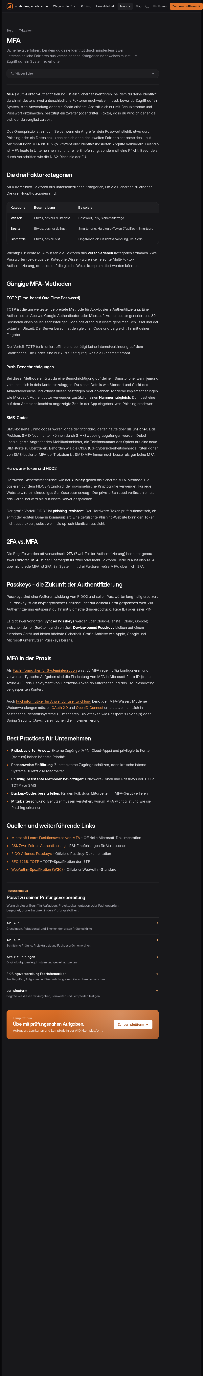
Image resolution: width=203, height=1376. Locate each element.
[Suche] (147, 6)
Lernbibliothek (105, 6)
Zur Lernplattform (184, 6)
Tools (123, 6)
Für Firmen (160, 6)
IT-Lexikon (26, 30)
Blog (139, 6)
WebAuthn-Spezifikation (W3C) (37, 869)
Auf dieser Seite (22, 73)
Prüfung (86, 6)
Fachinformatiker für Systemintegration (45, 670)
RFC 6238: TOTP (25, 861)
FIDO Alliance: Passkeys (31, 854)
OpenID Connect (89, 708)
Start (10, 30)
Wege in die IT (62, 6)
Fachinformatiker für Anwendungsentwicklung (53, 701)
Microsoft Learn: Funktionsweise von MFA (45, 838)
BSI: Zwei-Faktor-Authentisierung (38, 846)
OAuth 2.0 (60, 708)
